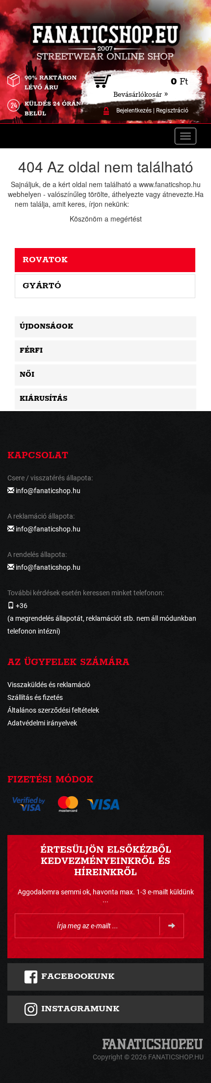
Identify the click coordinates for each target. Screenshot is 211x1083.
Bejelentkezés (134, 110)
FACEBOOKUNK (76, 976)
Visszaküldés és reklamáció (48, 685)
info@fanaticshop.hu (163, 204)
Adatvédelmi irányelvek (42, 723)
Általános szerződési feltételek (53, 710)
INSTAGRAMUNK (78, 1008)
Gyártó (42, 285)
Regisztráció (172, 110)
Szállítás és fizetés (35, 697)
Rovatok (45, 259)
